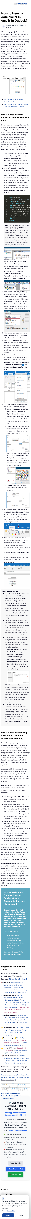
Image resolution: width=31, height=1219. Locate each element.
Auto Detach (13, 1032)
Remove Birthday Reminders (14, 1063)
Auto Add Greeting (11, 1007)
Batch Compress (16, 1030)
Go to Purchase (8, 1096)
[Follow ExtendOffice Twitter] (6, 1192)
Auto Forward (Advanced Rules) (15, 1005)
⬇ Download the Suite (15, 1167)
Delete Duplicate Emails (18, 1020)
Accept (8, 1215)
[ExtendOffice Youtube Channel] (10, 1192)
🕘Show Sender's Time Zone (14, 1053)
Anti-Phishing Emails (20, 1050)
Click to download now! (18, 979)
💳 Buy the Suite (15, 1173)
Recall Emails (21, 1015)
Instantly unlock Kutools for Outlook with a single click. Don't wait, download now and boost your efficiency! (15, 1077)
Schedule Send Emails (12, 1000)
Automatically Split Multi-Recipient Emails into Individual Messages (16, 1009)
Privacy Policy (11, 1211)
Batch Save (19, 1028)
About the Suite (15, 1161)
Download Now (14, 1094)
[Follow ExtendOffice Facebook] (2, 1192)
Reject (21, 1215)
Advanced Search (10, 1022)
